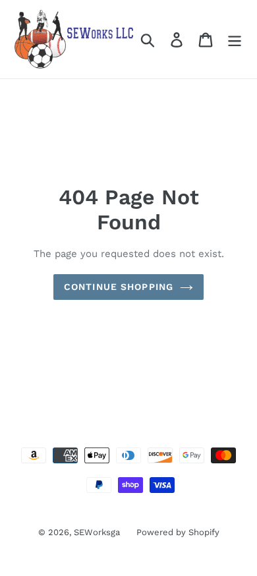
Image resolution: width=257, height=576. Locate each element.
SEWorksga (97, 532)
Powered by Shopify (177, 532)
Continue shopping (118, 286)
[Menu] (234, 39)
